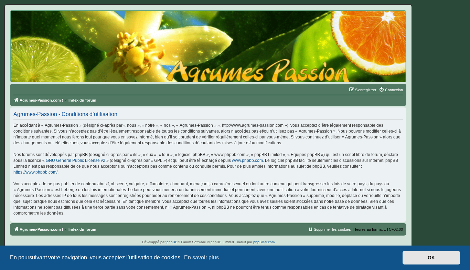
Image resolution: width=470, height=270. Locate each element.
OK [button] (431, 257)
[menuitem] (391, 90)
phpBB (172, 242)
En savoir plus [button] (201, 257)
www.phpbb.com (247, 160)
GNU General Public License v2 (75, 160)
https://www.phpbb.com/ (35, 172)
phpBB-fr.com (264, 242)
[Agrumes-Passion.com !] (41, 23)
